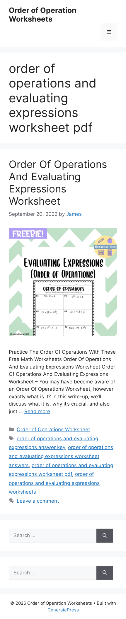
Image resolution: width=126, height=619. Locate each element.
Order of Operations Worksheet (53, 429)
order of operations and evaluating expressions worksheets (54, 483)
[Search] (104, 536)
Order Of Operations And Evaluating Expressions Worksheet (58, 182)
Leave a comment (38, 501)
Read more (37, 411)
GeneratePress (63, 610)
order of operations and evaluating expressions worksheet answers (61, 456)
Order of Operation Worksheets (42, 14)
